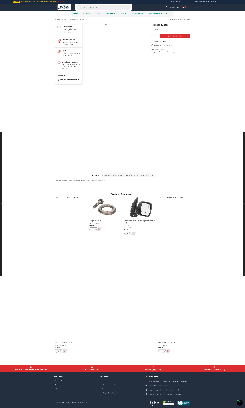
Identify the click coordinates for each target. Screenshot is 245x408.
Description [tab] (95, 175)
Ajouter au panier (176, 36)
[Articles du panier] (190, 7)
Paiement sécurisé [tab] (147, 175)
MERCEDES (110, 14)
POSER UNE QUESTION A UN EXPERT (175, 381)
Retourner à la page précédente (179, 19)
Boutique (64, 19)
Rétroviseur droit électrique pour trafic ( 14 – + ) (139, 222)
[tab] (95, 175)
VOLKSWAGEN (137, 14)
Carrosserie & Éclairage (76, 19)
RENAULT (87, 14)
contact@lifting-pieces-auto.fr (205, 2)
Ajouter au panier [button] (83, 327)
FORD (123, 14)
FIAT (99, 14)
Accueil (57, 19)
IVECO (75, 14)
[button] (17, 2)
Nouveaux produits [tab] (132, 175)
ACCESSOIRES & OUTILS (159, 14)
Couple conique (95, 221)
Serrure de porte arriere (167, 343)
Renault (126, 226)
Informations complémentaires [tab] (112, 175)
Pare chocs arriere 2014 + (64, 343)
